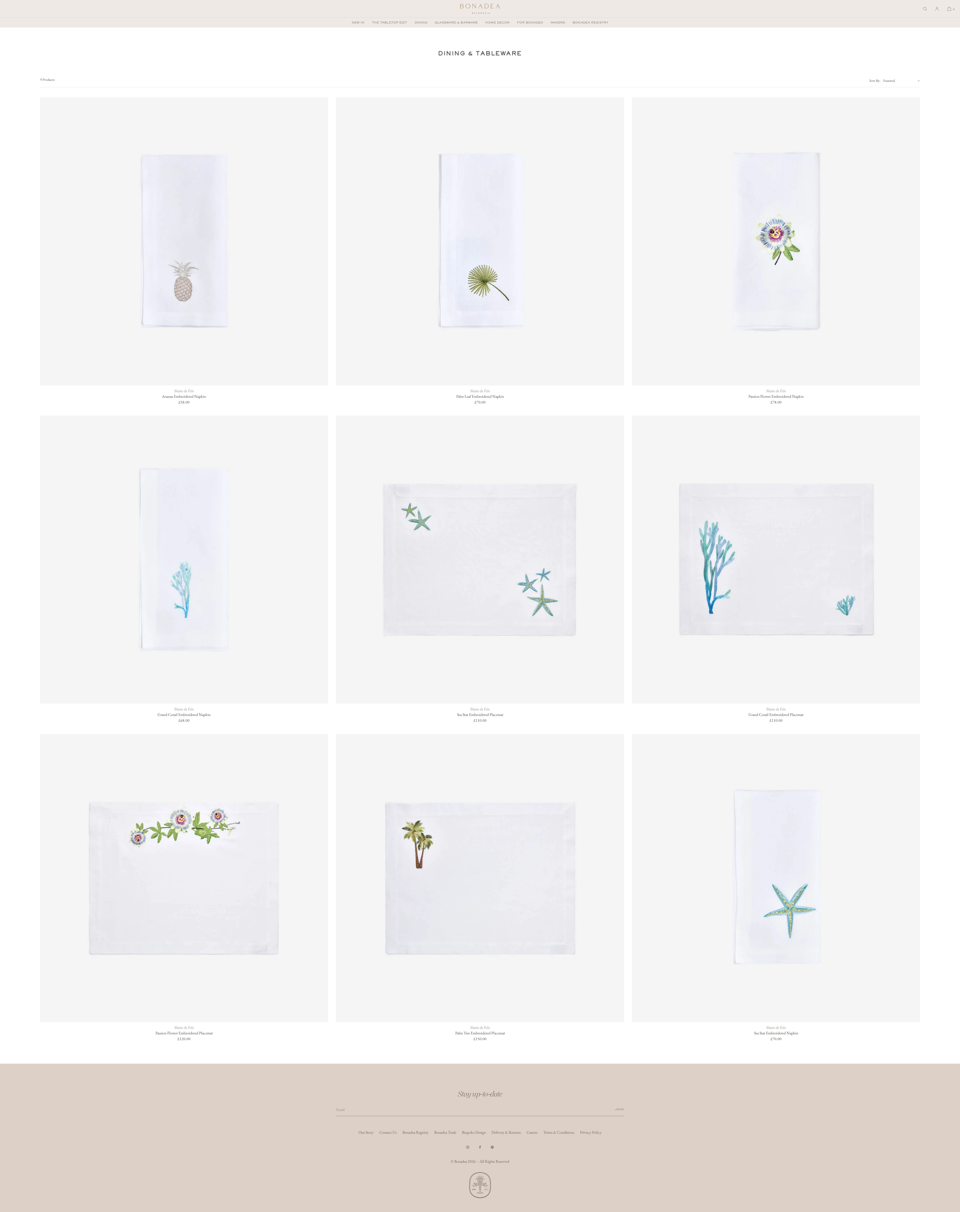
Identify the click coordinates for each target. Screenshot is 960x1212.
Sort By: (875, 80)
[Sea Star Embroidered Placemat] (480, 560)
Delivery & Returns (506, 1132)
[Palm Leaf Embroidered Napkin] (480, 241)
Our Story (366, 1132)
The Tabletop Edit (389, 22)
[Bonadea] (480, 8)
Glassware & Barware (456, 22)
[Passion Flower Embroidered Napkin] (776, 241)
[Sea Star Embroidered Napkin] (776, 878)
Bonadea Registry (590, 22)
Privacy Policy (591, 1132)
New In (358, 22)
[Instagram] (467, 1147)
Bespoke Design (474, 1132)
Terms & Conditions (558, 1132)
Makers (558, 22)
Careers (532, 1132)
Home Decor (497, 22)
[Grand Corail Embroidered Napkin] (184, 560)
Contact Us (388, 1132)
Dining (421, 22)
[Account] (937, 9)
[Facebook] (480, 1147)
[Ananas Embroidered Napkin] (184, 241)
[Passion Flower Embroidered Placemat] (184, 878)
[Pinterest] (492, 1147)
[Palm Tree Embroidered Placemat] (480, 878)
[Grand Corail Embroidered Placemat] (776, 560)
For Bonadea (530, 22)
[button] (925, 9)
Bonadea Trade (445, 1132)
